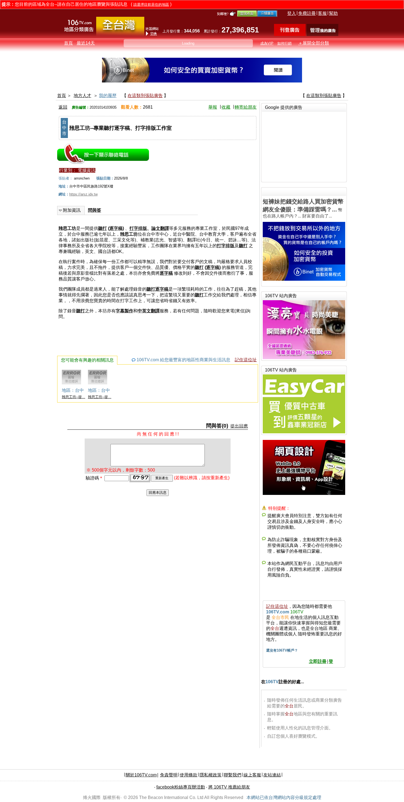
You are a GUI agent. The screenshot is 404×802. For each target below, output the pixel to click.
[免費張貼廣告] (290, 34)
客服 (322, 13)
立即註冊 (317, 661)
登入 (291, 13)
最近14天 (86, 43)
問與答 (94, 210)
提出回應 (239, 426)
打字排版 (138, 228)
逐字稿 (116, 228)
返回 (63, 107)
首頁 (68, 43)
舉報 (212, 107)
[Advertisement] (304, 146)
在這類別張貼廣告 (145, 95)
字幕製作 (124, 310)
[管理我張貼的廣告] (322, 34)
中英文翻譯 (149, 310)
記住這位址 (246, 359)
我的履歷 (108, 95)
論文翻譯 (160, 228)
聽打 (102, 228)
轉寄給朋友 (246, 107)
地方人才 (82, 95)
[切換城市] (120, 35)
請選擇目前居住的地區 (151, 4)
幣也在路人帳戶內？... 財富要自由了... (303, 208)
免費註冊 (307, 13)
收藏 (226, 107)
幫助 (333, 13)
